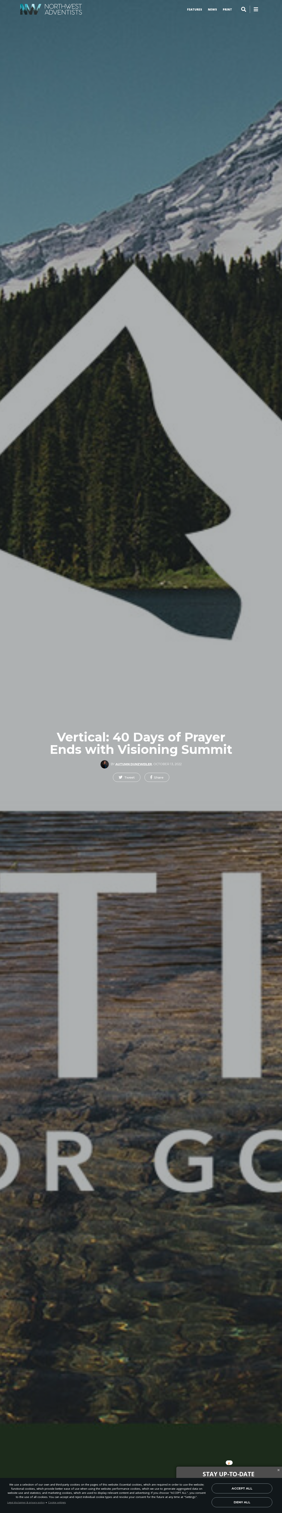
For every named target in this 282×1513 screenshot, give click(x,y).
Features (194, 9)
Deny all (242, 1502)
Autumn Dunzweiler (133, 764)
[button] (126, 777)
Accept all (242, 1488)
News (212, 9)
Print (227, 9)
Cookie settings (57, 1502)
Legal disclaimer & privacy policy (26, 1502)
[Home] (51, 9)
